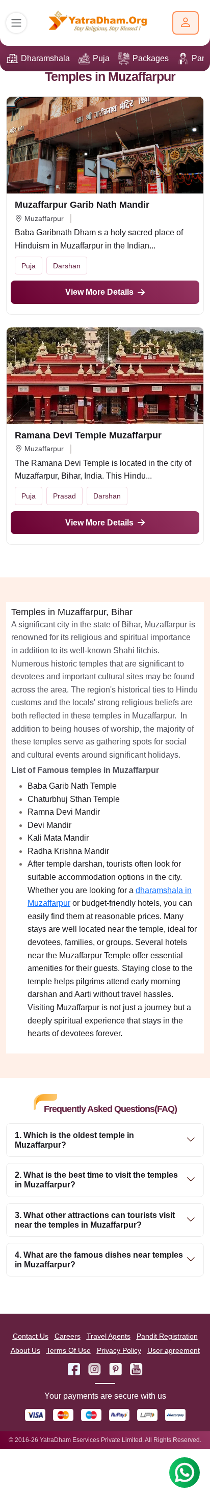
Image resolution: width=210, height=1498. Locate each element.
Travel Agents (108, 1336)
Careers (68, 1336)
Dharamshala (45, 58)
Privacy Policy (119, 1350)
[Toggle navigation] (16, 23)
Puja (101, 58)
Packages (151, 58)
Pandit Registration (167, 1336)
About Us (25, 1350)
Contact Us (30, 1336)
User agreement (173, 1350)
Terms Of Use (68, 1350)
